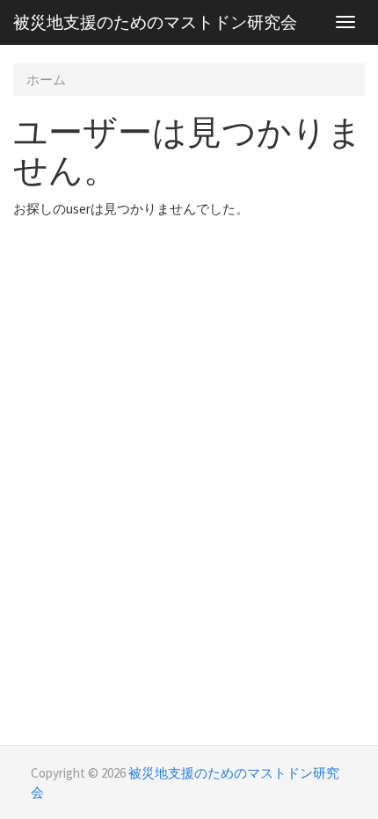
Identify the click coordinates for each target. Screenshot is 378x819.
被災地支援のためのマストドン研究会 (155, 22)
